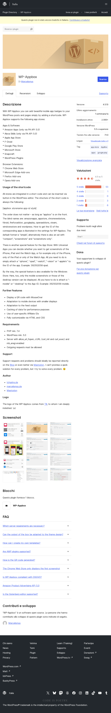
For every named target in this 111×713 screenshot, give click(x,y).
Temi (32, 648)
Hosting (6, 652)
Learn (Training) (64, 643)
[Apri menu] (106, 4)
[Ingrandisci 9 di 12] (67, 425)
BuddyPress (10, 680)
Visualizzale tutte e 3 (99, 141)
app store (95, 147)
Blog (12, 365)
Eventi (87, 648)
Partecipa (89, 643)
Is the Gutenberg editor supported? (20, 594)
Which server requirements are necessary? (24, 526)
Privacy (6, 657)
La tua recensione (85, 210)
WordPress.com (12, 666)
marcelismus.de (14, 386)
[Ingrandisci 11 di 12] (67, 456)
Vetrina (33, 643)
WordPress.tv (65, 657)
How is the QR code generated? (19, 560)
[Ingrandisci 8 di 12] (44, 471)
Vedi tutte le (102, 210)
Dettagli (9, 93)
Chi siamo (7, 643)
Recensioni (25, 93)
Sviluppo (41, 93)
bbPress (8, 676)
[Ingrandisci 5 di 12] (44, 425)
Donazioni (90, 652)
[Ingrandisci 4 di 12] (20, 474)
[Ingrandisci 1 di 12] (20, 425)
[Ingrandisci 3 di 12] (20, 461)
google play (102, 153)
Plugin (33, 652)
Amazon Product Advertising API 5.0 (21, 585)
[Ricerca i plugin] (31, 29)
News (5, 648)
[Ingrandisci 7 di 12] (44, 456)
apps (93, 153)
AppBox (104, 147)
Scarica (103, 79)
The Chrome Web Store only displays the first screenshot (31, 568)
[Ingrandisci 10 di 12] (67, 441)
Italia (11, 693)
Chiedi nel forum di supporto (91, 243)
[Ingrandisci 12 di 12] (67, 471)
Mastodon (39, 365)
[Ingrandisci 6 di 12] (44, 441)
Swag (88, 657)
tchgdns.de (12, 382)
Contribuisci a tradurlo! (79, 20)
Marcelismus (27, 81)
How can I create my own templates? (21, 543)
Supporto (103, 93)
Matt (6, 671)
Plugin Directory (10, 12)
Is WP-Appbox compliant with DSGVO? (22, 577)
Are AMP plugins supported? (17, 551)
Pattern (33, 657)
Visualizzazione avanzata (89, 160)
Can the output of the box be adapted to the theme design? (33, 534)
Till (45, 404)
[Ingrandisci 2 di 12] (20, 443)
